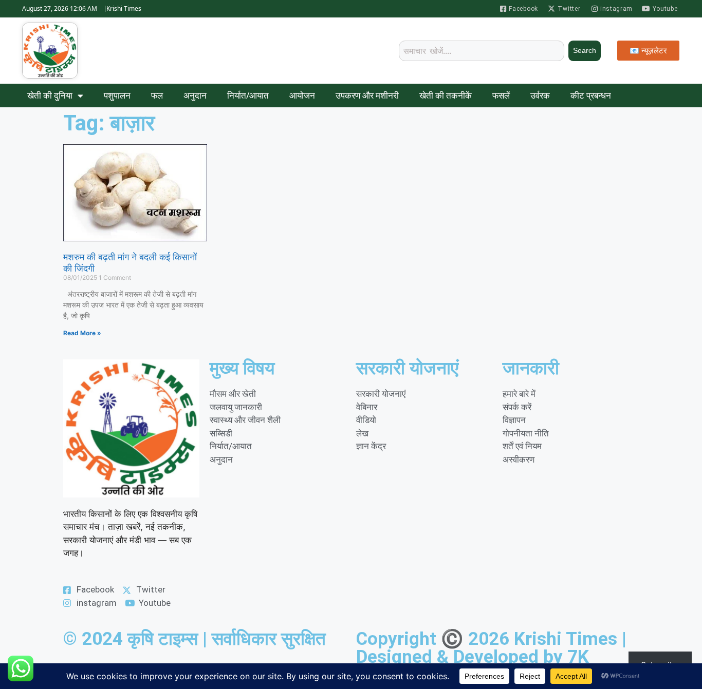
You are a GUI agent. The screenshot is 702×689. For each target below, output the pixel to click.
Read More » (82, 333)
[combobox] (481, 51)
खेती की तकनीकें (445, 95)
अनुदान (195, 95)
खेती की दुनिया (49, 95)
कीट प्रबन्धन (590, 95)
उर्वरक (540, 95)
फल (157, 95)
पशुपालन (117, 95)
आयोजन (302, 95)
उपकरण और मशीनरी (367, 95)
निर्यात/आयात (248, 95)
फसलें (501, 95)
